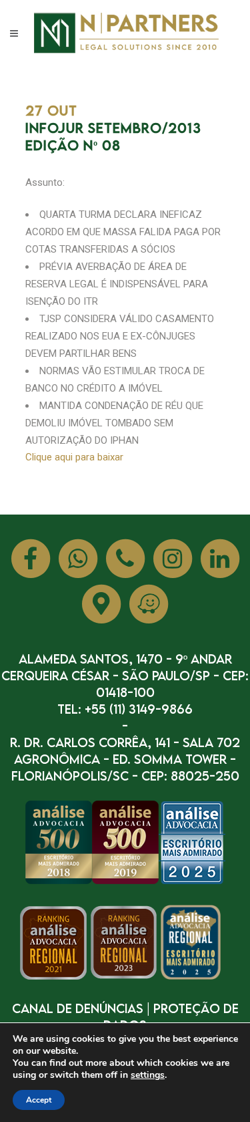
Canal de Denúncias (77, 1008)
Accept (38, 1100)
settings (148, 1075)
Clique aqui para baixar (74, 457)
